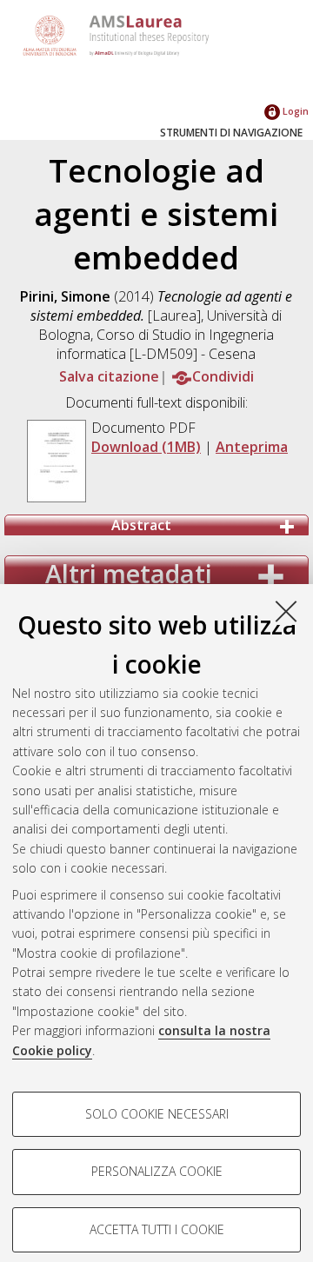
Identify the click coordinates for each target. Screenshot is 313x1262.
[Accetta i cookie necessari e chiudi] (286, 611)
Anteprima (252, 446)
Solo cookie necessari (157, 1114)
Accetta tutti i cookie (157, 1229)
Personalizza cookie (157, 1171)
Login (294, 110)
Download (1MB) (146, 446)
